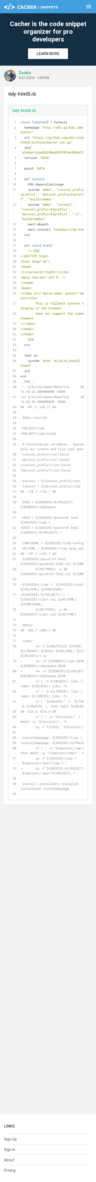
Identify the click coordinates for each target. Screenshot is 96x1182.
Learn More (48, 53)
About (9, 1160)
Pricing (9, 1170)
